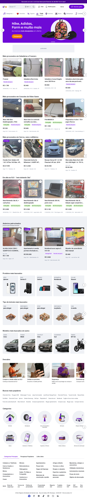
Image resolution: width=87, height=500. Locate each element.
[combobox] (22, 7)
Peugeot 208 (15, 395)
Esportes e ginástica (59, 472)
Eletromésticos (24, 466)
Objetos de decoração (77, 477)
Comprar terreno (79, 401)
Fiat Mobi (5, 398)
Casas (5, 479)
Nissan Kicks (81, 395)
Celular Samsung (28, 398)
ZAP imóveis (75, 486)
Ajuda (4, 486)
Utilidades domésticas (77, 468)
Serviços (39, 472)
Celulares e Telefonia (9, 463)
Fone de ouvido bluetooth (9, 401)
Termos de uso (21, 486)
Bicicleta (28, 401)
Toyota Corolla (72, 395)
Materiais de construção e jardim (42, 476)
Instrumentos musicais (77, 471)
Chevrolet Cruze (13, 398)
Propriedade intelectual (41, 486)
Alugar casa (70, 401)
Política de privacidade (29, 486)
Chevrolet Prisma (62, 395)
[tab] (11, 457)
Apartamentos (40, 463)
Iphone (21, 398)
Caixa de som (52, 398)
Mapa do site (52, 486)
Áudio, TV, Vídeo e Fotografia (25, 473)
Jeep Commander (37, 395)
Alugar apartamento (51, 401)
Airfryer (36, 398)
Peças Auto (40, 466)
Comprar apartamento (38, 401)
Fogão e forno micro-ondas (70, 398)
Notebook (59, 398)
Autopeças (70, 13)
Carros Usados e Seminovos (8, 467)
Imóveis (50, 13)
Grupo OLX (68, 486)
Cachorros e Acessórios (23, 478)
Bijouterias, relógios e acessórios (77, 464)
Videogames (23, 469)
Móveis (21, 463)
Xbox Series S (21, 401)
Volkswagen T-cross (25, 395)
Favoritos (22, 13)
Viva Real (81, 486)
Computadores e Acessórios (8, 475)
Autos (59, 13)
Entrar (62, 6)
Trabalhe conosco (59, 486)
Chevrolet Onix (7, 395)
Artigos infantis (58, 463)
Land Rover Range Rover (49, 395)
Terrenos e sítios (58, 466)
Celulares (81, 13)
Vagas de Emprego (42, 469)
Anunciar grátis (78, 6)
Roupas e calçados (59, 469)
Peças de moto (74, 474)
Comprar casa (62, 401)
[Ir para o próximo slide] (85, 75)
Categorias (9, 13)
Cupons (32, 13)
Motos (5, 471)
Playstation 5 (43, 398)
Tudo (41, 13)
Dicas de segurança (10, 486)
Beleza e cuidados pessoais (59, 476)
